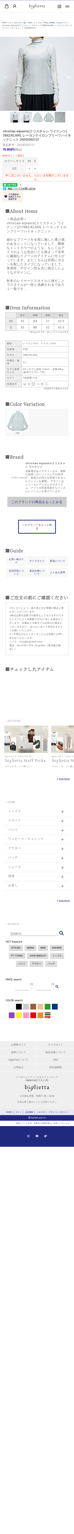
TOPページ (7, 23)
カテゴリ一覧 (20, 23)
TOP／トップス (35, 23)
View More (64, 779)
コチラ (65, 332)
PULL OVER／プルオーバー (56, 23)
